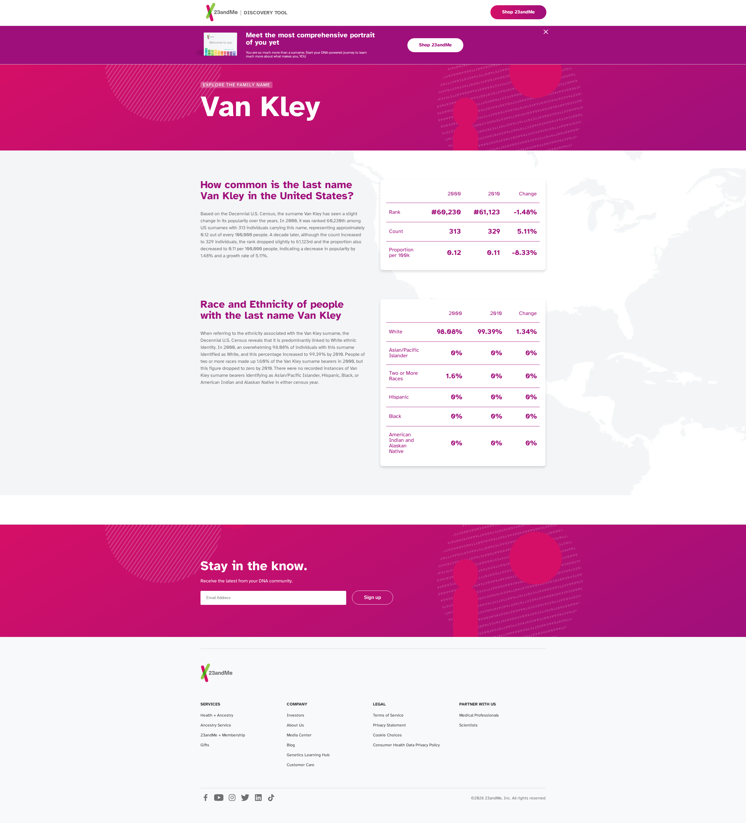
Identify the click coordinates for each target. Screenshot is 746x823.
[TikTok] (271, 799)
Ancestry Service (215, 725)
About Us (295, 725)
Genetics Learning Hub (308, 755)
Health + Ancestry (216, 715)
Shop (518, 12)
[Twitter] (245, 799)
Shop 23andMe (435, 45)
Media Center (299, 735)
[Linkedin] (258, 799)
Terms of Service (388, 715)
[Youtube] (219, 799)
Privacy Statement (389, 725)
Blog (291, 745)
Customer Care (300, 765)
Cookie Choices (387, 735)
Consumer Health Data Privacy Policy (406, 745)
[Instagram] (232, 799)
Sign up (372, 597)
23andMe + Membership (222, 735)
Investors (295, 715)
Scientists (468, 725)
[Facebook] (205, 799)
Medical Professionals (479, 715)
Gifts (204, 745)
